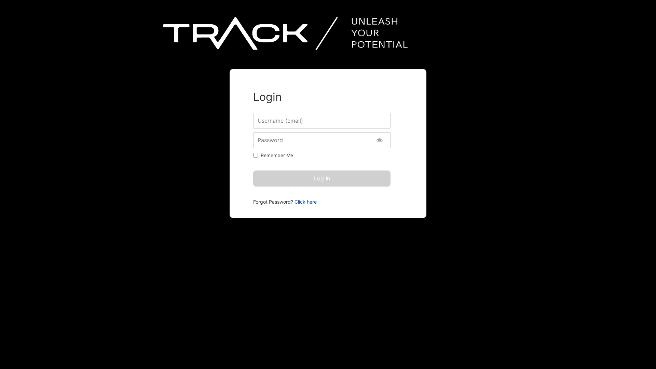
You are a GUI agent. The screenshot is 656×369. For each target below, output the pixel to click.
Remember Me (277, 155)
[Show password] (379, 140)
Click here (306, 202)
